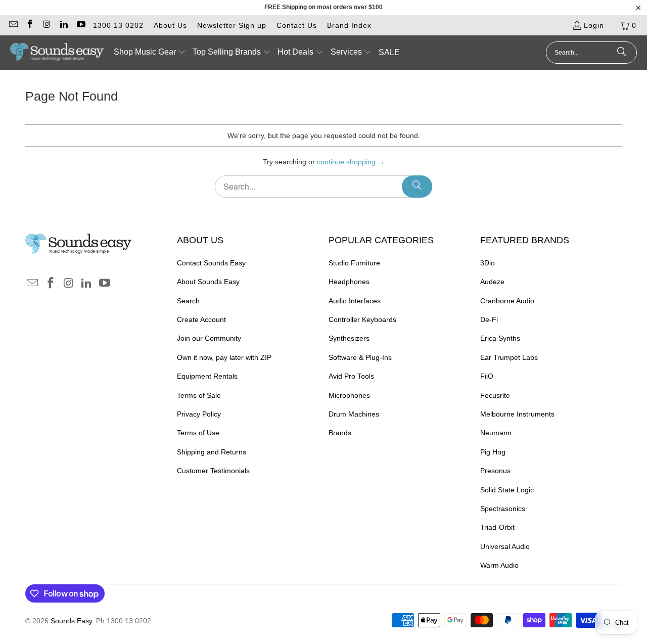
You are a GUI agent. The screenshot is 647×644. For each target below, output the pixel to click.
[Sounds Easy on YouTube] (80, 25)
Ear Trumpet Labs (509, 357)
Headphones (349, 282)
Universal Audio (505, 546)
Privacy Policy (199, 414)
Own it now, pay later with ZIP (224, 357)
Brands (340, 433)
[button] (150, 52)
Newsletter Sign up (231, 25)
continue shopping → (351, 162)
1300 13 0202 (118, 25)
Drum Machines (354, 414)
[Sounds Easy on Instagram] (46, 25)
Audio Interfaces (355, 301)
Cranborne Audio (507, 301)
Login (594, 25)
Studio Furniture (354, 263)
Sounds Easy (71, 621)
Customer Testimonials (213, 471)
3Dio (487, 263)
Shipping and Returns (211, 452)
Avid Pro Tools (351, 376)
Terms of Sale (199, 395)
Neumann (496, 433)
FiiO (486, 376)
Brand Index (349, 25)
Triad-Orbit (497, 527)
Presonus (495, 471)
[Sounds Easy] (57, 52)
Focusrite (495, 395)
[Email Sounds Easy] (13, 25)
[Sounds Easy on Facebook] (30, 25)
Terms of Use (198, 433)
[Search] (622, 52)
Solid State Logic (507, 490)
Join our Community (209, 338)
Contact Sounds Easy (211, 263)
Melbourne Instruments (517, 414)
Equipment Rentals (207, 376)
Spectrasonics (502, 508)
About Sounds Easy (208, 282)
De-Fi (489, 319)
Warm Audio (499, 565)
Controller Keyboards (362, 319)
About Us (170, 25)
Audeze (492, 282)
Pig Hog (492, 452)
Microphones (349, 395)
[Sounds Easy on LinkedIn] (64, 25)
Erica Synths (500, 338)
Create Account (201, 319)
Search (188, 301)
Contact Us (296, 25)
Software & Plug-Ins (360, 357)
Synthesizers (349, 338)
